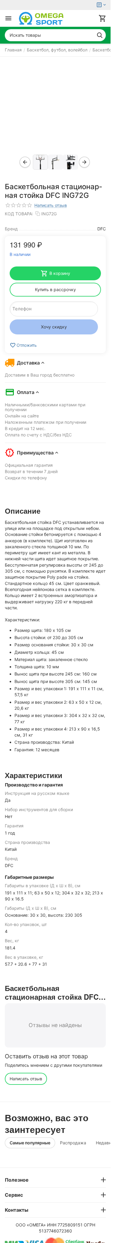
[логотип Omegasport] (41, 18)
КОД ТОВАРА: (19, 213)
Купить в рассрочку (55, 289)
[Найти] (99, 35)
